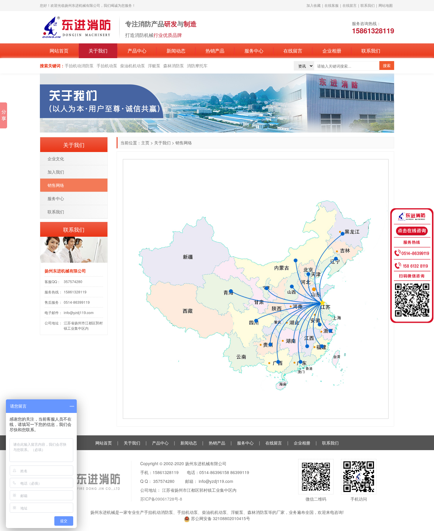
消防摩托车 (197, 65)
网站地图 (385, 5)
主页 (145, 143)
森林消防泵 (173, 65)
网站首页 (59, 50)
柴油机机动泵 (132, 65)
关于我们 (98, 50)
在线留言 (349, 5)
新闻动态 (176, 50)
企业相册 (331, 50)
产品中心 (137, 50)
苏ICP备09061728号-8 (161, 499)
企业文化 (56, 158)
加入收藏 (313, 5)
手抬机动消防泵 (79, 65)
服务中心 (253, 50)
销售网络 (56, 185)
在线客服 (331, 5)
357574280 (73, 281)
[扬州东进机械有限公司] (76, 27)
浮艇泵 (154, 65)
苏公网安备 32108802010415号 (220, 518)
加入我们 (56, 172)
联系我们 (367, 5)
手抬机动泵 (107, 65)
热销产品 (214, 50)
